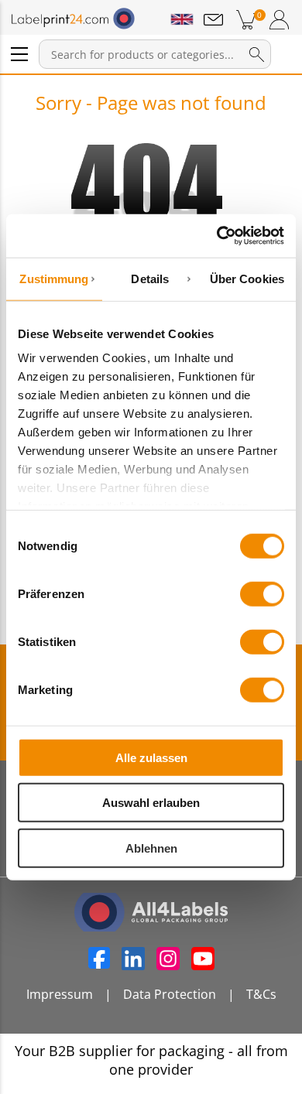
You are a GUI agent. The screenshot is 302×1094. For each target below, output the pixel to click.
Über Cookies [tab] (247, 278)
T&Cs (261, 994)
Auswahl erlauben (151, 802)
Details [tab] (150, 278)
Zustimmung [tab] (53, 278)
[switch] (262, 593)
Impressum (59, 994)
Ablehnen (151, 847)
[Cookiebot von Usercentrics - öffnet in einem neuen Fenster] (217, 236)
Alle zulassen (151, 757)
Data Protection (169, 994)
